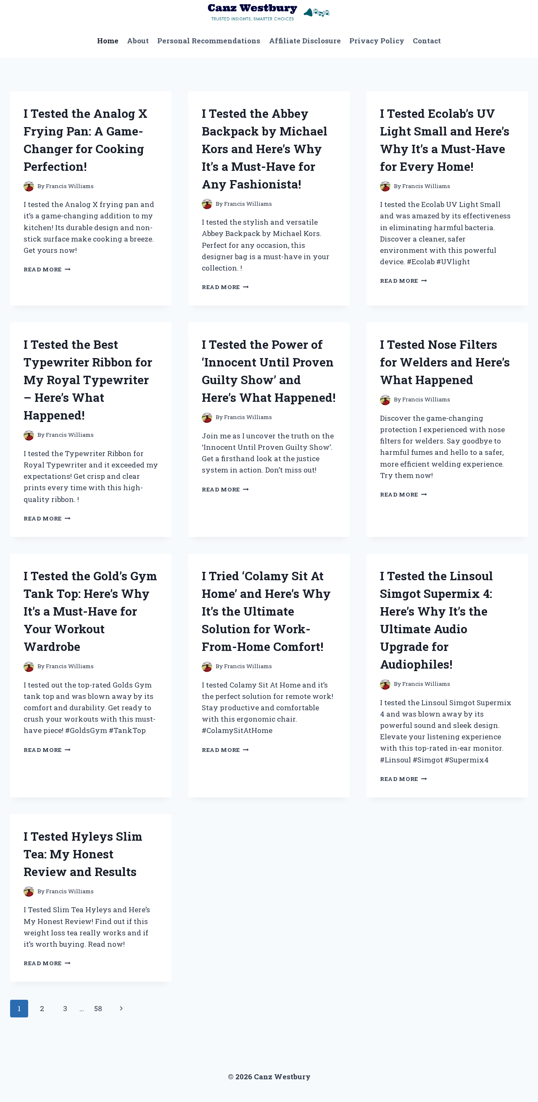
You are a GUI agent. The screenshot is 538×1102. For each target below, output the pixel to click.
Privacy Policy (376, 40)
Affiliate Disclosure (305, 40)
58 (98, 1008)
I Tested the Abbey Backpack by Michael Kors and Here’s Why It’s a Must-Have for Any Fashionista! (264, 149)
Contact (427, 40)
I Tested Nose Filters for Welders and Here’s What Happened (445, 362)
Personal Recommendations (208, 40)
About (138, 40)
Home (108, 40)
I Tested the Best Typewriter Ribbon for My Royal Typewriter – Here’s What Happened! (88, 380)
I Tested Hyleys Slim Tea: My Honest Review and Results (83, 853)
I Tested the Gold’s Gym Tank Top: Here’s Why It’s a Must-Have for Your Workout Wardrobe (90, 611)
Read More (47, 269)
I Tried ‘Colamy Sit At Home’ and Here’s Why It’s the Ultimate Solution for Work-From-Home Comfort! (266, 611)
